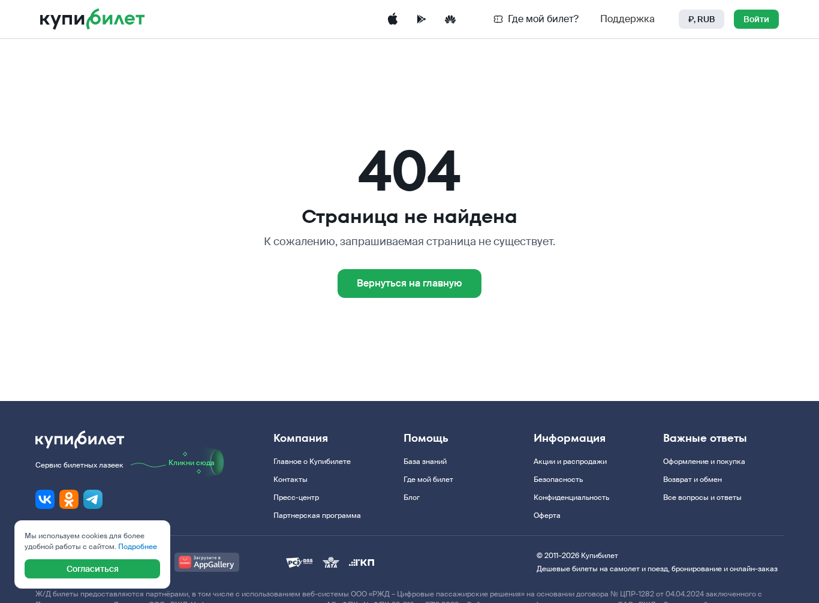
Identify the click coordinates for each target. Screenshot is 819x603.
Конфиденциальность (571, 497)
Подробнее (137, 546)
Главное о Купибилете (312, 461)
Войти (756, 19)
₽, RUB (701, 19)
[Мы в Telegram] (93, 499)
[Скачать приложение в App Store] (393, 19)
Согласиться (93, 568)
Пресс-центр (296, 497)
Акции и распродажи (570, 461)
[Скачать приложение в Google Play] (421, 19)
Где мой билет (428, 479)
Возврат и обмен (692, 479)
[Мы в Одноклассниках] (69, 499)
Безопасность (558, 479)
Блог (412, 497)
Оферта (547, 515)
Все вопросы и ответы (702, 497)
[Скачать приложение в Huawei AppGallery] (450, 19)
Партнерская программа (317, 515)
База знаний (425, 461)
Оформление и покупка (704, 461)
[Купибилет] (92, 19)
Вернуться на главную (409, 283)
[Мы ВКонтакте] (45, 499)
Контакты (290, 479)
